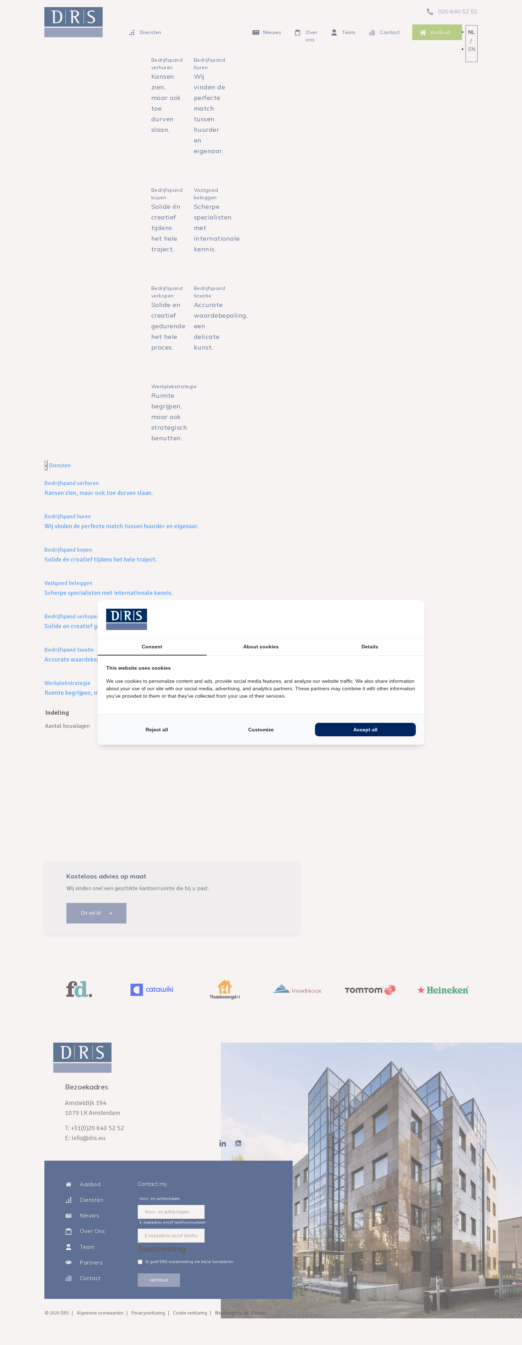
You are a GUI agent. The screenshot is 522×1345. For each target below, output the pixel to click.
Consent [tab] (152, 646)
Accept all (365, 729)
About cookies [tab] (261, 646)
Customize (261, 729)
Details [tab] (369, 646)
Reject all (157, 729)
